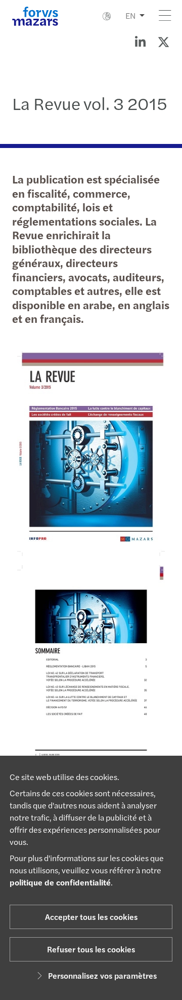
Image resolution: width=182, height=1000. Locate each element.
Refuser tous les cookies (91, 949)
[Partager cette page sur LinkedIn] (140, 41)
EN (130, 15)
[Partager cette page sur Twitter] (163, 41)
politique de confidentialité (60, 882)
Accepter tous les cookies (91, 916)
